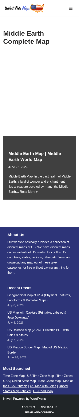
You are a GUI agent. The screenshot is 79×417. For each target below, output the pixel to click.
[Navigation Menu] (71, 8)
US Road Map (43, 391)
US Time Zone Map (40, 376)
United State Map (24, 381)
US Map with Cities (43, 386)
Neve (7, 398)
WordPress (38, 398)
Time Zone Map (14, 376)
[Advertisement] (39, 94)
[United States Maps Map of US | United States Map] (24, 8)
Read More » (29, 191)
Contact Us (49, 407)
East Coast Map (49, 381)
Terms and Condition (40, 412)
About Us (28, 407)
